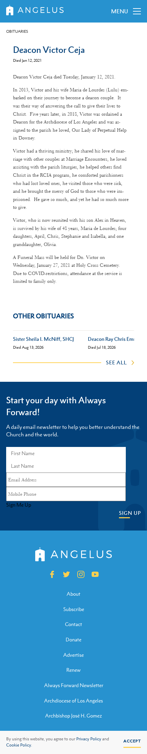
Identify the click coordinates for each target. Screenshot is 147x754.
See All (116, 362)
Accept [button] (132, 741)
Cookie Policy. (19, 745)
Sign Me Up (18, 505)
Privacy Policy (88, 739)
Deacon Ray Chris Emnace (115, 339)
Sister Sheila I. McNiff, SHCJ (43, 339)
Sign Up (130, 513)
